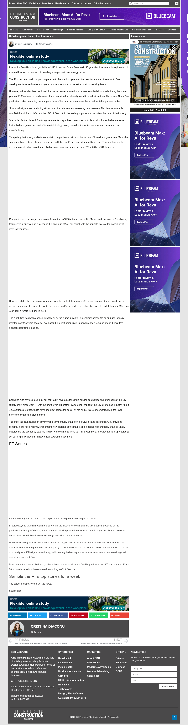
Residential (13, 30)
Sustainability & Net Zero (72, 698)
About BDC (22, 3)
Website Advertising (98, 671)
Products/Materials (75, 30)
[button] (17, 615)
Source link (15, 591)
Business (172, 30)
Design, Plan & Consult (71, 693)
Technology (58, 30)
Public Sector (43, 30)
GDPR (119, 671)
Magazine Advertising (99, 667)
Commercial (27, 30)
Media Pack (34, 3)
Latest (12, 3)
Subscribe (98, 3)
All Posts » (36, 632)
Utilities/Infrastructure (119, 30)
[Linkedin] (176, 3)
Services (160, 30)
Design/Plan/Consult (96, 30)
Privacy (120, 658)
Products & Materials (70, 671)
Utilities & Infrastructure (71, 680)
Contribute (93, 676)
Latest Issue (47, 3)
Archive (87, 3)
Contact (108, 3)
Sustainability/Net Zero (142, 30)
